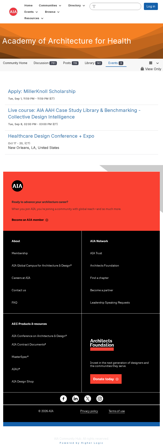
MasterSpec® (20, 357)
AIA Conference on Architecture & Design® (39, 336)
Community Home (15, 63)
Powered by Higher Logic (82, 442)
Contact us (19, 290)
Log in (151, 6)
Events (115, 63)
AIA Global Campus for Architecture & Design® (42, 265)
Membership (20, 253)
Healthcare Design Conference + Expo (51, 136)
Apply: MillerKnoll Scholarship (42, 91)
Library (93, 63)
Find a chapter (99, 278)
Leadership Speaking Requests (110, 302)
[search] (94, 6)
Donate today (103, 379)
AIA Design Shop (23, 381)
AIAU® (16, 369)
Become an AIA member (28, 220)
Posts (70, 63)
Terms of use (117, 411)
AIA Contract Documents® (29, 344)
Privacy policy (89, 411)
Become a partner (101, 290)
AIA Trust (96, 253)
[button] (50, 5)
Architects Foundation (104, 265)
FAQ (14, 302)
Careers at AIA (21, 278)
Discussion (44, 63)
